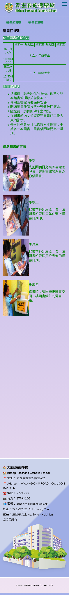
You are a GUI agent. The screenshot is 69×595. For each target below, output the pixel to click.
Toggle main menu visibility (64, 3)
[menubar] (25, 22)
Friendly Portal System (36, 585)
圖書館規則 (14, 23)
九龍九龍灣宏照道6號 (31, 478)
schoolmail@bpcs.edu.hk (32, 504)
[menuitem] (14, 22)
